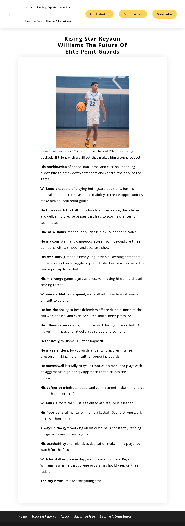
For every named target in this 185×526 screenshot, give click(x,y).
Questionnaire (133, 14)
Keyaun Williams (53, 151)
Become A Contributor (58, 21)
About (63, 7)
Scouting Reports (46, 7)
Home (29, 7)
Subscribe (164, 14)
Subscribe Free (33, 21)
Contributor (99, 14)
